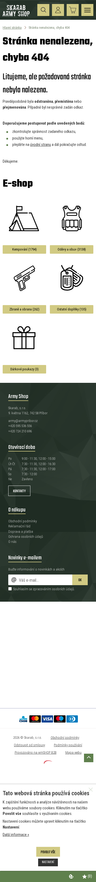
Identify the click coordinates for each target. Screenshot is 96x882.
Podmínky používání (68, 745)
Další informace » (16, 834)
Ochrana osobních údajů (25, 537)
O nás (12, 542)
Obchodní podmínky (22, 521)
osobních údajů (63, 589)
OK (80, 580)
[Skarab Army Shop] (17, 15)
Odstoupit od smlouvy (29, 745)
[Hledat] (43, 10)
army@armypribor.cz (23, 421)
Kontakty (19, 491)
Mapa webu (73, 752)
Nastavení (48, 862)
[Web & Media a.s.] (48, 762)
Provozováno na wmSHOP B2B (36, 752)
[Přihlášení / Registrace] (58, 10)
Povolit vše (48, 852)
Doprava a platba (20, 532)
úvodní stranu (40, 144)
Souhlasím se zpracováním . (44, 589)
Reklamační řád (19, 526)
